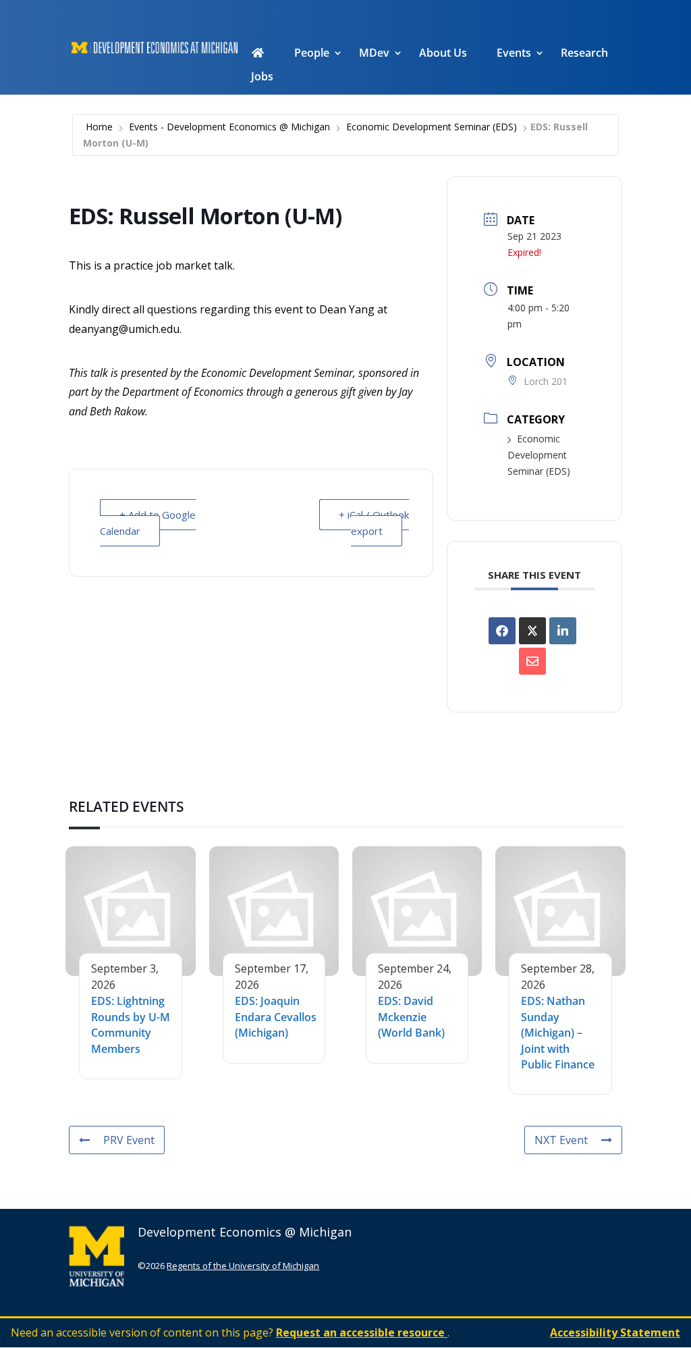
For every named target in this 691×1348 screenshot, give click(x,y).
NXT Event (561, 1140)
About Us (443, 54)
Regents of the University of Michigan (243, 1266)
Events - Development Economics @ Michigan (229, 126)
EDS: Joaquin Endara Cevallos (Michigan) (275, 1016)
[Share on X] (532, 630)
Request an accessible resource (361, 1332)
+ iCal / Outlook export (374, 523)
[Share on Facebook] (502, 630)
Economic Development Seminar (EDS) (431, 126)
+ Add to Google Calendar (148, 523)
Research (584, 54)
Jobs (262, 78)
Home (99, 126)
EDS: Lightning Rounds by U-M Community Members (130, 1024)
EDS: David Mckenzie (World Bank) (411, 1016)
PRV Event (129, 1140)
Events (514, 54)
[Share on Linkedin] (562, 630)
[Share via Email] (532, 661)
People (311, 54)
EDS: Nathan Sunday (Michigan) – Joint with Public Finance (558, 1032)
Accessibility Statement (615, 1332)
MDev (374, 54)
